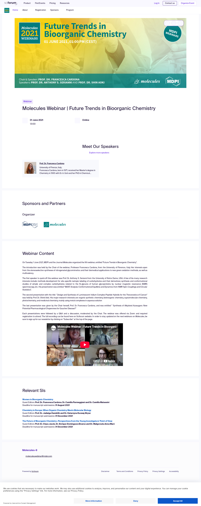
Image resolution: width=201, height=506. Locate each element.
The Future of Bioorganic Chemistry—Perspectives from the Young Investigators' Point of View (67, 421)
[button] (66, 3)
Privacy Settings (158, 471)
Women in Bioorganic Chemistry (37, 400)
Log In (156, 3)
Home (15, 10)
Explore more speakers (99, 153)
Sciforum (35, 471)
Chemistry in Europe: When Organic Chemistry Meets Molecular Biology (56, 410)
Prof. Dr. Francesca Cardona (52, 164)
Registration (40, 10)
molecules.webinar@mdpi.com (39, 456)
